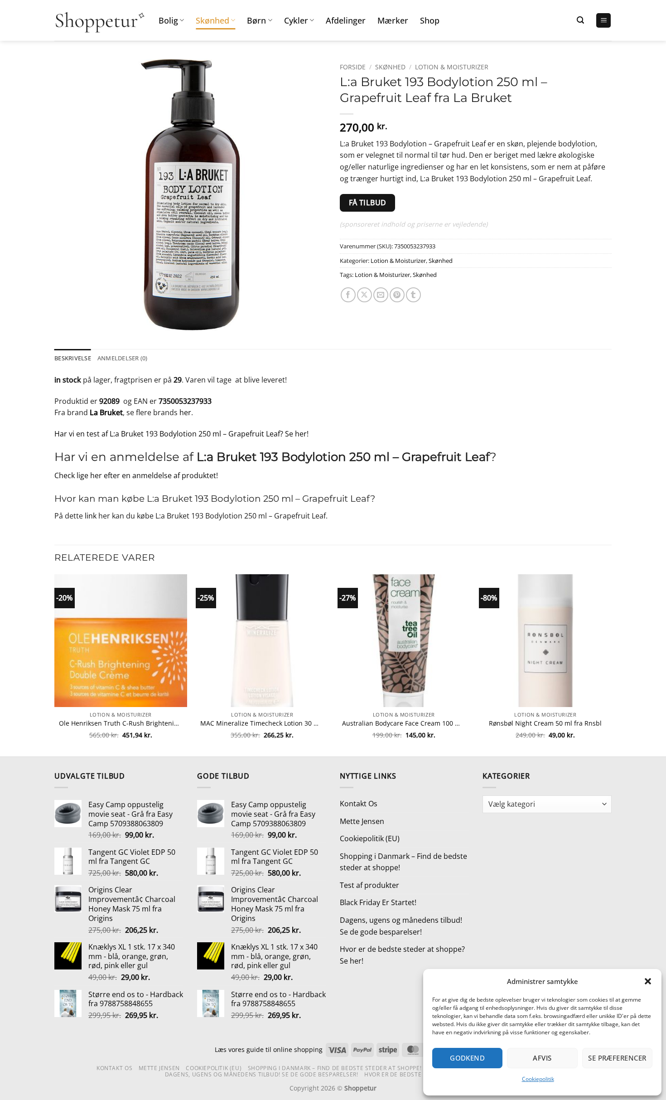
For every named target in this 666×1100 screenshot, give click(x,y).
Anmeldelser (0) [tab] (122, 358)
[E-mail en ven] (380, 294)
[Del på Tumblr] (413, 294)
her (185, 412)
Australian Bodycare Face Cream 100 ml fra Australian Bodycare (404, 723)
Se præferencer (617, 1057)
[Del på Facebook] (348, 294)
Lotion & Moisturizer (451, 67)
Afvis (542, 1057)
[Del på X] (364, 294)
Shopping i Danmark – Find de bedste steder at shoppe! (403, 862)
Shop (429, 20)
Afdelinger (346, 20)
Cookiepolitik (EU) (370, 838)
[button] (647, 981)
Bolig (168, 20)
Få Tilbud (367, 203)
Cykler (296, 20)
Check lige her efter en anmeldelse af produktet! (136, 475)
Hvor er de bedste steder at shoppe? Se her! (402, 955)
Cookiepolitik (538, 1079)
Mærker (392, 20)
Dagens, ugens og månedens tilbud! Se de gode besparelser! (401, 926)
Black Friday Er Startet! (378, 902)
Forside (353, 67)
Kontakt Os (358, 804)
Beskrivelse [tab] (72, 358)
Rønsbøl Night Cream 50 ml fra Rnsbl (545, 723)
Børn (256, 20)
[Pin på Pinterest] (397, 294)
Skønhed (212, 20)
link (91, 516)
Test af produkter (369, 885)
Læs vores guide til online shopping (269, 1049)
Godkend (467, 1057)
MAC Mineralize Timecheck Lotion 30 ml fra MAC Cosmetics (262, 723)
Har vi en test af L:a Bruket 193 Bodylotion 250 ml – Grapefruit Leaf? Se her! (181, 434)
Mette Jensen (362, 821)
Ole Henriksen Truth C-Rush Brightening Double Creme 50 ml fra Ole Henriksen (121, 723)
